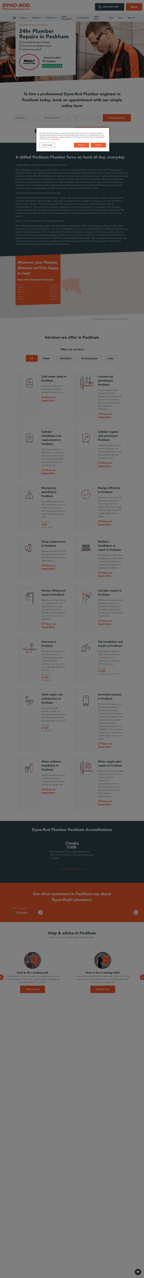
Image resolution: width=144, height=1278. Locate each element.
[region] (72, 139)
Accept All (98, 145)
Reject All (81, 145)
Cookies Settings (47, 145)
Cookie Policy (55, 139)
